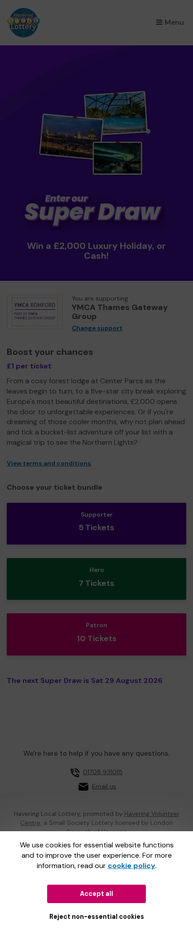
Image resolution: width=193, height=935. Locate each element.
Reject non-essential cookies (96, 917)
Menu (174, 22)
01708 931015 (103, 772)
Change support (97, 328)
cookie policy (131, 865)
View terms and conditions (49, 463)
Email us (104, 786)
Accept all (96, 894)
